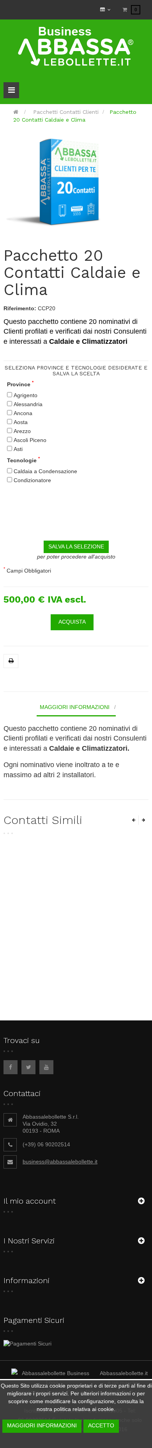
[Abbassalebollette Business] (76, 46)
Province (20, 384)
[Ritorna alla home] (15, 112)
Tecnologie (23, 460)
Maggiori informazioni (75, 707)
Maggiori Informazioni (42, 1425)
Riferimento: (20, 308)
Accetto (101, 1425)
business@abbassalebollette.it (60, 1161)
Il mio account (30, 1201)
